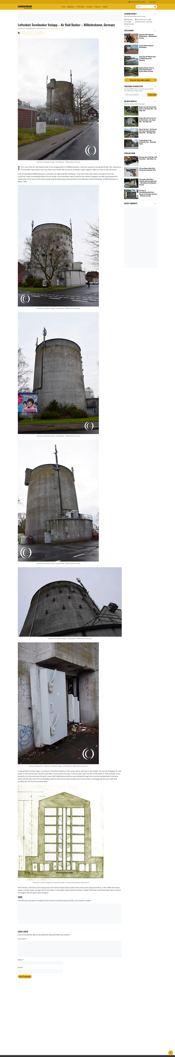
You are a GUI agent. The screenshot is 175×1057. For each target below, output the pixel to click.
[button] (75, 6)
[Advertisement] (69, 16)
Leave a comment (59, 28)
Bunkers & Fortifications (50, 28)
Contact (105, 6)
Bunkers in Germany (27, 33)
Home (63, 6)
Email (20, 967)
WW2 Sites (80, 6)
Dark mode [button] (153, 2)
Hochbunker (40, 33)
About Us (98, 6)
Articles (89, 6)
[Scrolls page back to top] (170, 1053)
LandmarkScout (25, 7)
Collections (70, 6)
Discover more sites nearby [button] (140, 80)
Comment (22, 939)
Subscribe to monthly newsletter (138, 2)
